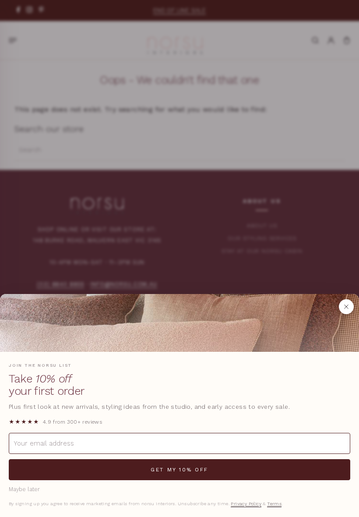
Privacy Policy (246, 503)
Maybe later (24, 489)
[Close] (346, 306)
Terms (274, 503)
